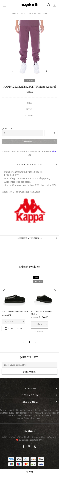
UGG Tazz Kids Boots (11, 311)
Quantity (7, 128)
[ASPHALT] (30, 5)
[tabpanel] (15, 306)
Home (14, 14)
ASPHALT (30, 431)
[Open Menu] (4, 5)
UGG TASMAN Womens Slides (42, 313)
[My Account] (48, 5)
